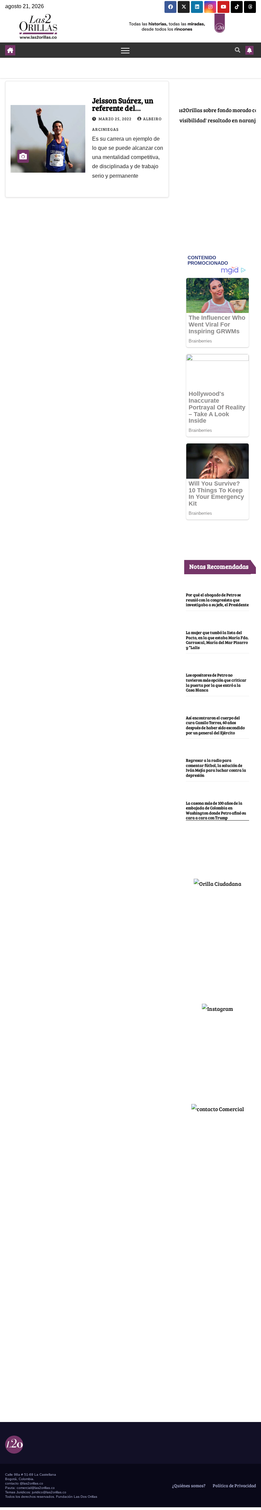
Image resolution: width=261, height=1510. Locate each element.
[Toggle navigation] (125, 50)
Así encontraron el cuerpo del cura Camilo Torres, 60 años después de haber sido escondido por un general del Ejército (215, 725)
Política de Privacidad (234, 1485)
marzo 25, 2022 (116, 118)
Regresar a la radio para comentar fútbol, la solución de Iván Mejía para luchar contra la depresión (216, 767)
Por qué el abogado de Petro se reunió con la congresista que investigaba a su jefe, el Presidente (217, 599)
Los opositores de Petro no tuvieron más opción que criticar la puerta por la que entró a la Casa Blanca (216, 682)
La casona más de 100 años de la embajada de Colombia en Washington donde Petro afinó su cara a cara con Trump (216, 810)
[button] (237, 49)
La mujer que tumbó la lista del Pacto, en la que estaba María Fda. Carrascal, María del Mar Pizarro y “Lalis (217, 640)
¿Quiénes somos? (188, 1485)
